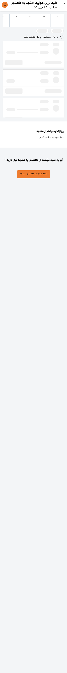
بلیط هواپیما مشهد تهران (51, 137)
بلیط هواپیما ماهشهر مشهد (34, 173)
